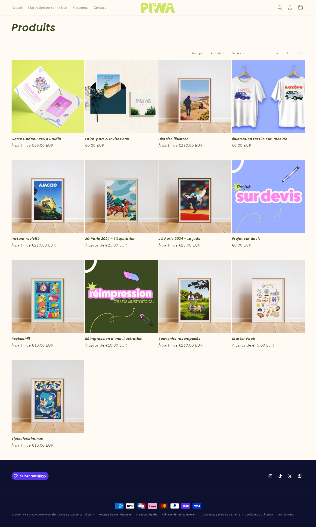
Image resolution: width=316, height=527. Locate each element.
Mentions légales (146, 514)
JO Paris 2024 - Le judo (179, 239)
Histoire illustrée (173, 139)
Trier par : (199, 53)
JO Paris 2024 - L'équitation (110, 239)
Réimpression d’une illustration (114, 339)
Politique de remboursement (179, 514)
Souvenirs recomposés (179, 339)
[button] (280, 8)
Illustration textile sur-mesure (260, 139)
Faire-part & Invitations (107, 139)
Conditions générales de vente (221, 514)
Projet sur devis (246, 239)
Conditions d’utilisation (259, 514)
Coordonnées (286, 514)
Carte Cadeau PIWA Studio (36, 139)
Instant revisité (26, 239)
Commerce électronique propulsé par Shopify (65, 514)
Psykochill (21, 339)
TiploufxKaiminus (27, 439)
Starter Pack (243, 339)
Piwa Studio (29, 514)
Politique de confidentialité (115, 514)
